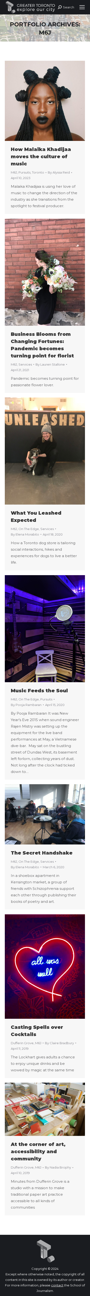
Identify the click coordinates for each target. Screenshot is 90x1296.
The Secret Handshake (41, 853)
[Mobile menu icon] (82, 7)
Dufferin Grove (22, 1043)
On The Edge (28, 529)
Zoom (38, 101)
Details (51, 101)
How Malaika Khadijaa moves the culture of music (41, 156)
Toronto (38, 172)
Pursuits (24, 172)
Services (25, 364)
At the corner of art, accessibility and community (38, 1151)
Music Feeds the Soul (39, 690)
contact (57, 1285)
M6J (14, 172)
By (59, 172)
